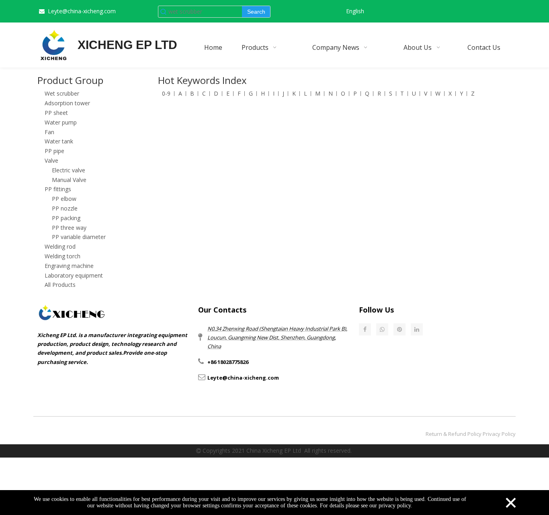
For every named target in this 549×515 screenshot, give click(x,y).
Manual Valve (69, 180)
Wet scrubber (62, 93)
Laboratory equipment (74, 275)
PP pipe (54, 151)
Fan (49, 132)
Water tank (59, 141)
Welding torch (62, 256)
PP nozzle (65, 208)
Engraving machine (69, 266)
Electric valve (68, 170)
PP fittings (58, 189)
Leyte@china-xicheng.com (82, 11)
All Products (60, 284)
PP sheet (56, 112)
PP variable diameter (79, 237)
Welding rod (60, 246)
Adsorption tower (67, 103)
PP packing (66, 218)
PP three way (69, 227)
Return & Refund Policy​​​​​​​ (453, 433)
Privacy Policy (499, 433)
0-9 (166, 93)
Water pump (61, 122)
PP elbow (64, 198)
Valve (51, 160)
